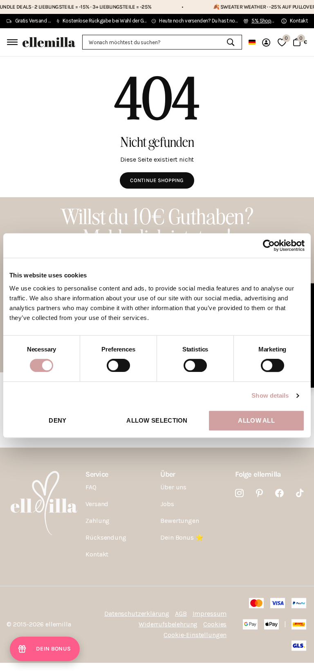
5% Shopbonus (268, 21)
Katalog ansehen (11, 42)
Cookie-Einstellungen (195, 635)
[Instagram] (239, 493)
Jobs (167, 504)
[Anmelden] (266, 42)
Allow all (256, 420)
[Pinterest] (259, 493)
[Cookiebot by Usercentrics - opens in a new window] (269, 245)
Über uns (173, 487)
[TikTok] (299, 493)
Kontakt (96, 554)
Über (167, 474)
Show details (270, 395)
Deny (57, 420)
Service (96, 474)
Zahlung (97, 521)
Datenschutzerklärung (136, 613)
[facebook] (279, 493)
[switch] (118, 365)
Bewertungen (179, 521)
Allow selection (157, 420)
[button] (45, 649)
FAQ (90, 487)
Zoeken (231, 42)
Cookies (215, 624)
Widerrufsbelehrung (168, 624)
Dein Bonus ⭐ (181, 537)
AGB (181, 613)
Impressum (210, 613)
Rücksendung (105, 537)
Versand (96, 504)
